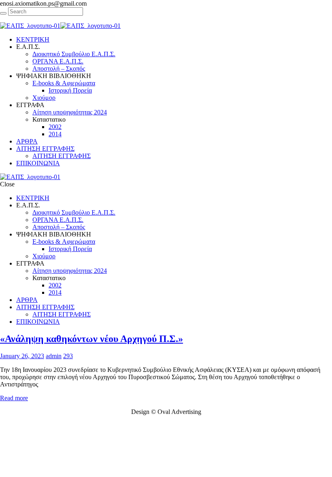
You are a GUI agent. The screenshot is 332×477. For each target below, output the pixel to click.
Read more (14, 398)
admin (54, 355)
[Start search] (3, 13)
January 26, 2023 (22, 355)
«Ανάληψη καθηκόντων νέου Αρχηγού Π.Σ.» (91, 338)
